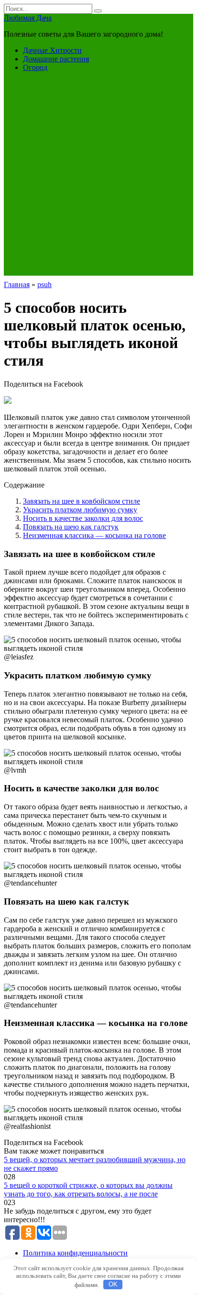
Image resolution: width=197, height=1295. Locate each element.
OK (113, 1284)
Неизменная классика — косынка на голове (94, 535)
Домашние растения (56, 59)
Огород (35, 67)
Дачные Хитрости (52, 50)
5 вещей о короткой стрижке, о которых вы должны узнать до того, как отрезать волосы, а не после (88, 1189)
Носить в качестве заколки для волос (83, 518)
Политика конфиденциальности (75, 1253)
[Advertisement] (98, 178)
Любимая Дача (28, 18)
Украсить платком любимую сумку (80, 510)
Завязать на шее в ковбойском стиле (81, 501)
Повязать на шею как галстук (71, 527)
